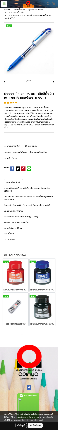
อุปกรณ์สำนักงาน (20, 152)
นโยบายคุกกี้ (38, 420)
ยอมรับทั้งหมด (35, 425)
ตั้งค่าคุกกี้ (21, 425)
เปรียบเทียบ (32, 146)
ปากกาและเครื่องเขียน (38, 152)
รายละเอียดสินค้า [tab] (13, 182)
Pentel (14, 158)
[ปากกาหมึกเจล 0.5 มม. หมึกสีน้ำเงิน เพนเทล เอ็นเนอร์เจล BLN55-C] (29, 50)
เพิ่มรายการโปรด (13, 146)
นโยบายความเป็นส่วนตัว (20, 420)
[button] (47, 3)
